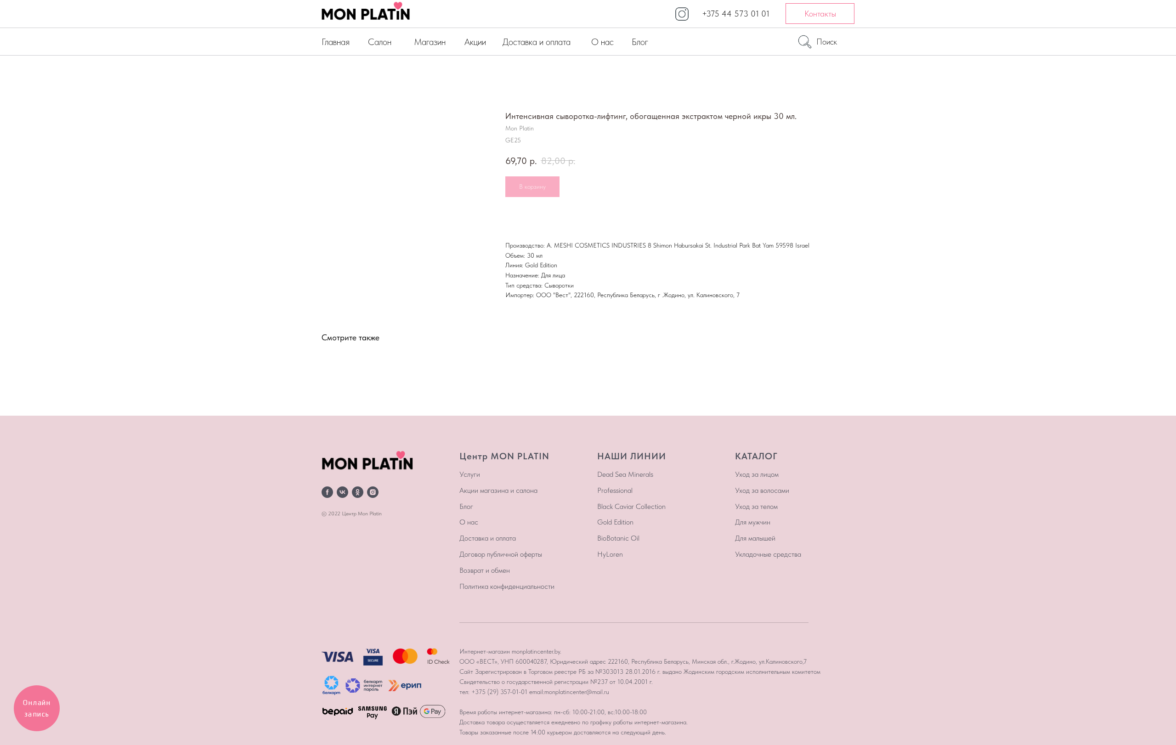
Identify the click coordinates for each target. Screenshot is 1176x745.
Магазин (430, 41)
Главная (336, 41)
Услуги (469, 474)
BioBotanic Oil (618, 538)
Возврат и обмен (484, 570)
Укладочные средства (768, 554)
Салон (379, 41)
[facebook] (327, 492)
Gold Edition (615, 522)
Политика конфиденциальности (506, 586)
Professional (615, 490)
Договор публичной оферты (500, 554)
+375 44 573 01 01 (735, 13)
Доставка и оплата (537, 41)
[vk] (342, 492)
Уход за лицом (757, 474)
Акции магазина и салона (498, 490)
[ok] (357, 492)
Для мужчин (752, 522)
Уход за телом (756, 506)
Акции (475, 41)
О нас (602, 41)
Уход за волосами (762, 490)
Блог (640, 41)
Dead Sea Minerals (625, 474)
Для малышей (755, 538)
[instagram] (373, 492)
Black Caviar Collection (631, 506)
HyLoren (610, 554)
